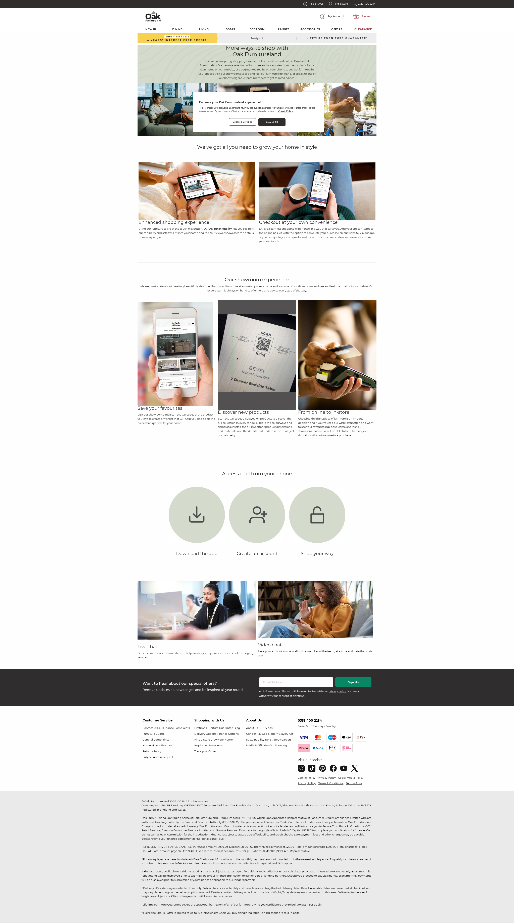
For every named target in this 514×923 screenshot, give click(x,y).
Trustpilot (257, 38)
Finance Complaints (176, 727)
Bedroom (257, 29)
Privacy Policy (327, 777)
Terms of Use (354, 783)
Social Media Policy (350, 777)
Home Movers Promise (157, 745)
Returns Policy (152, 751)
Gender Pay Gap (256, 733)
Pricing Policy (307, 783)
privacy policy (337, 691)
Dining (177, 29)
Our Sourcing (278, 745)
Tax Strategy (273, 739)
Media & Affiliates (257, 745)
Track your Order (205, 751)
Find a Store (202, 739)
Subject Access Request (158, 757)
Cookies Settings (243, 122)
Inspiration (201, 745)
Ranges (283, 29)
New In (150, 29)
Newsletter (216, 745)
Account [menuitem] (336, 16)
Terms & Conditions (330, 783)
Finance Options (228, 733)
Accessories (310, 29)
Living (204, 29)
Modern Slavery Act (280, 733)
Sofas (230, 29)
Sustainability (255, 739)
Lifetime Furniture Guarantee (213, 727)
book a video (284, 651)
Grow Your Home (222, 739)
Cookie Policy (306, 777)
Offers (336, 29)
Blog (237, 727)
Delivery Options (205, 733)
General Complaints (156, 739)
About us (252, 727)
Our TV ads (265, 727)
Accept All (272, 122)
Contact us (149, 727)
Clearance (363, 29)
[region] (258, 112)
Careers (286, 739)
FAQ (160, 727)
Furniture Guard (153, 733)
